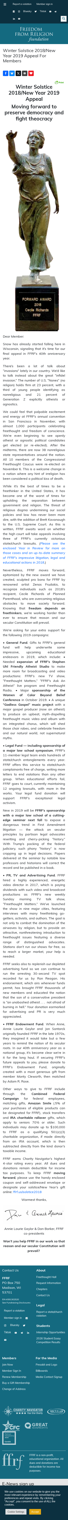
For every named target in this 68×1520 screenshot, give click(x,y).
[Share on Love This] (31, 73)
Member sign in (44, 4)
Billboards (42, 1371)
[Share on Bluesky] (12, 73)
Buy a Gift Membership (16, 1383)
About (41, 1270)
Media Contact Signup (49, 1377)
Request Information (48, 1283)
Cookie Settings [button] (16, 1511)
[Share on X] (18, 73)
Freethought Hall (46, 1277)
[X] (35, 11)
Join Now (7, 1365)
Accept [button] (35, 1511)
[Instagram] (19, 11)
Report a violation (22, 4)
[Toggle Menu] (5, 4)
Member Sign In (11, 1371)
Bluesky (27, 11)
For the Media (46, 1358)
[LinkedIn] (14, 18)
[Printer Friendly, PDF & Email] (59, 82)
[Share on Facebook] (5, 73)
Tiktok (43, 11)
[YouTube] (50, 11)
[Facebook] (14, 11)
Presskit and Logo (46, 1365)
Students (43, 1326)
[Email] (19, 18)
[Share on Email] (24, 73)
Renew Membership (14, 1377)
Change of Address (14, 1389)
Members (9, 1358)
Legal (40, 1305)
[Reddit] (55, 11)
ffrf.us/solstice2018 (27, 1192)
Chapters (41, 1289)
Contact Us (10, 1270)
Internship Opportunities (50, 1332)
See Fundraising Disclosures (16, 1303)
